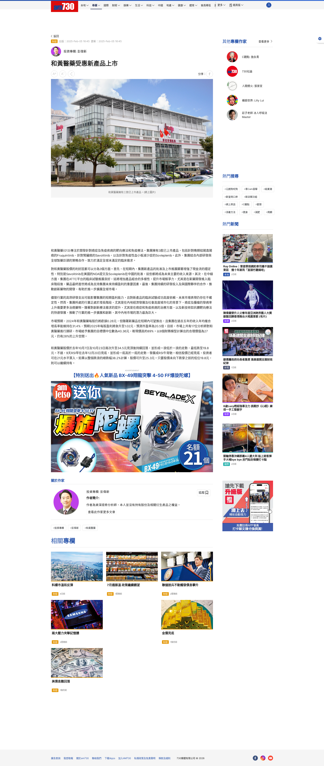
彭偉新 (75, 527)
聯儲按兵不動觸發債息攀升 (180, 585)
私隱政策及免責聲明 (144, 758)
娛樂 (226, 320)
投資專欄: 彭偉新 (97, 491)
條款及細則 (164, 758)
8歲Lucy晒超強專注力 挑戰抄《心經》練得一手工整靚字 (248, 407)
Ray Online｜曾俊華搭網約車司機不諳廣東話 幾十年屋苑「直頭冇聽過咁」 (248, 268)
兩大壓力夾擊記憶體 (65, 633)
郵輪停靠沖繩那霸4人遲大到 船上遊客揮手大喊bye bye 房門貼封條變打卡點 (247, 457)
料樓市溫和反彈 (62, 585)
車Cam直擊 (251, 188)
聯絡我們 (96, 758)
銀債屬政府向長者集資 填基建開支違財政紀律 (248, 361)
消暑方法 (230, 212)
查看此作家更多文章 (101, 512)
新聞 (226, 367)
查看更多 (264, 41)
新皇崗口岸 (232, 196)
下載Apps (110, 758)
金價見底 (168, 633)
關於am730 (82, 758)
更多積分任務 (180, 744)
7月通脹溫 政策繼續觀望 (123, 585)
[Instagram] (262, 758)
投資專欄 (59, 527)
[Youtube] (270, 758)
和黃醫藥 (91, 527)
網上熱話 (230, 204)
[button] (221, 5)
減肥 (257, 212)
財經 (54, 41)
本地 (226, 274)
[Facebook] (255, 758)
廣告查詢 (55, 758)
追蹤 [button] (202, 492)
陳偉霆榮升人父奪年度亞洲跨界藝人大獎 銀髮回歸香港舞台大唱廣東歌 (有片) (247, 314)
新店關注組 (251, 196)
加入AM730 (124, 758)
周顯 (269, 212)
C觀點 (246, 204)
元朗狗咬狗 (232, 188)
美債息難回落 (61, 681)
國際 (226, 464)
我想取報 (68, 758)
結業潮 (268, 188)
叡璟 (259, 204)
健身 (245, 212)
